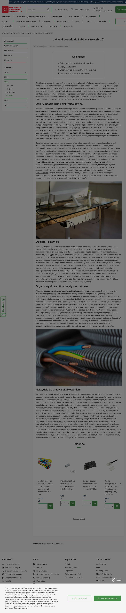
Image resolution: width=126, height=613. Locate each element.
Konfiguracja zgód (79, 598)
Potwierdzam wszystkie (107, 598)
